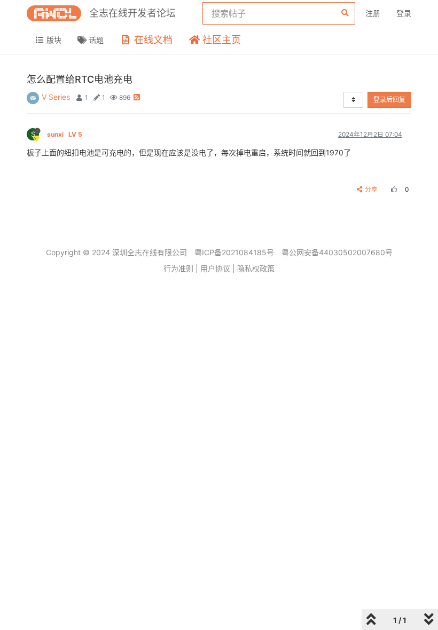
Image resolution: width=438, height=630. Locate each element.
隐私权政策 (256, 268)
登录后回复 (389, 100)
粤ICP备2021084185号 (234, 252)
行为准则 (178, 268)
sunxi (64, 134)
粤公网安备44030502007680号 (337, 252)
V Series (56, 96)
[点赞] (393, 189)
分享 (371, 189)
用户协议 (215, 268)
